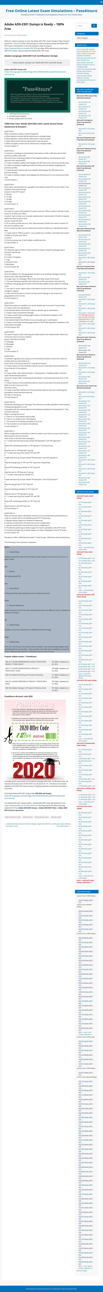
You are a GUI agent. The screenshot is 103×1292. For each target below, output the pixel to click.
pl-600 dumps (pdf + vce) (87, 671)
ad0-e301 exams (27, 817)
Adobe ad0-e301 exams (41, 817)
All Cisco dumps (82, 1271)
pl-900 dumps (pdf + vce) (87, 779)
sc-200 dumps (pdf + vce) (87, 795)
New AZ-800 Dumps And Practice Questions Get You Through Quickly (86, 65)
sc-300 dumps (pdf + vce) (87, 797)
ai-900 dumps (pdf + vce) (87, 758)
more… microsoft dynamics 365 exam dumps (85, 676)
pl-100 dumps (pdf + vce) (87, 664)
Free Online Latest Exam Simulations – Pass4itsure (51, 10)
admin (25, 35)
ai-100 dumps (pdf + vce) (87, 558)
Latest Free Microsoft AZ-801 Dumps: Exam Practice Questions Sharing (86, 71)
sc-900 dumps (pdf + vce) (87, 786)
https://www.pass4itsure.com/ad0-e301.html (20, 48)
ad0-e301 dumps (56, 817)
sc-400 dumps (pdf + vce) (87, 799)
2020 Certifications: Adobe (13, 817)
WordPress (57, 1289)
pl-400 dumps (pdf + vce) (87, 669)
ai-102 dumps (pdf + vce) (87, 561)
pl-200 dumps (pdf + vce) (87, 666)
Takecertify (17, 43)
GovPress (48, 1289)
